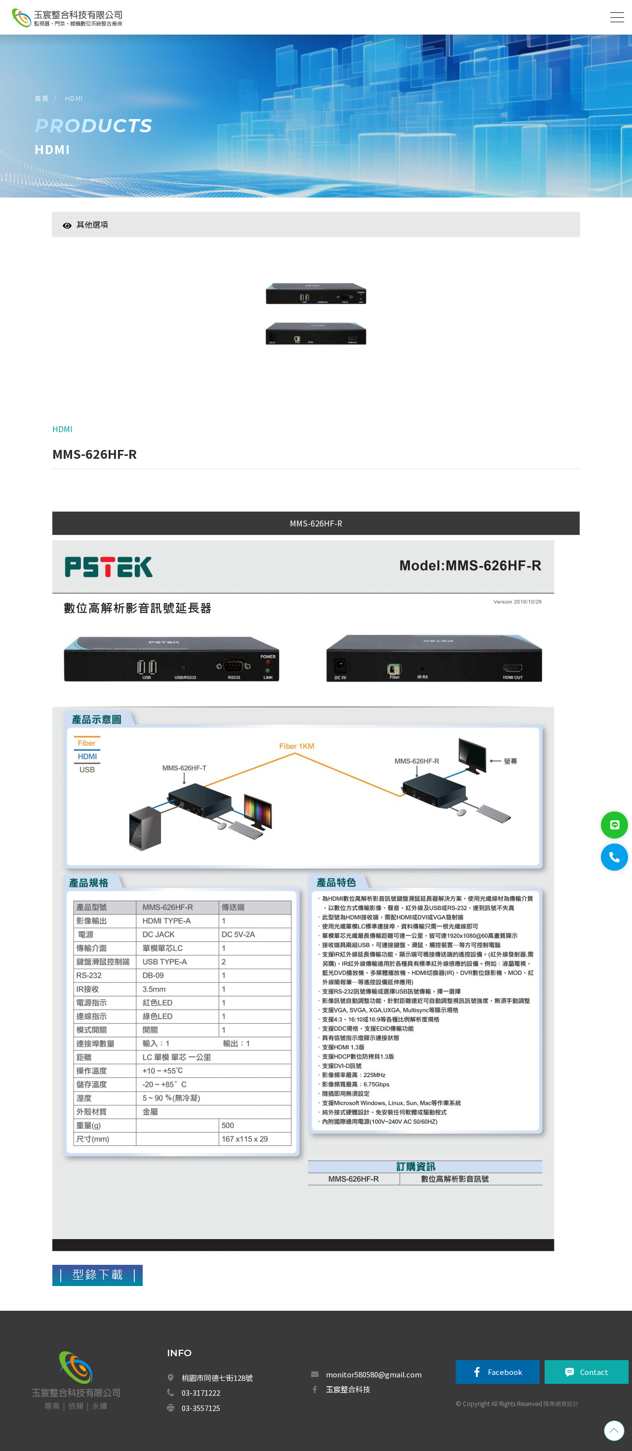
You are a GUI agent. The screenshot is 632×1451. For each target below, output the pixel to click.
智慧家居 (146, 239)
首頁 (42, 98)
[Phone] (614, 857)
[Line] (614, 825)
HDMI (74, 98)
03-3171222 (201, 1392)
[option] (316, 320)
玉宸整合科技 (348, 1389)
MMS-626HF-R (316, 523)
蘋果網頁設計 (561, 1403)
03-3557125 (201, 1408)
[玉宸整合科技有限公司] (66, 17)
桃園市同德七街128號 (217, 1377)
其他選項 (92, 224)
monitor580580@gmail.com (374, 1374)
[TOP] (614, 1430)
